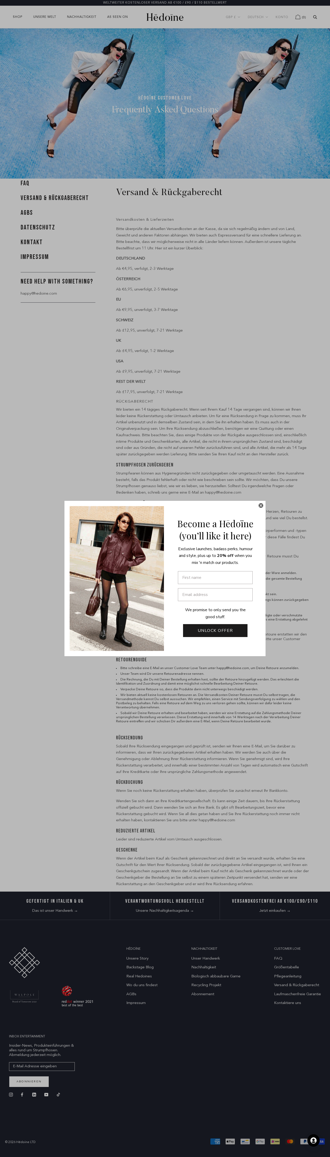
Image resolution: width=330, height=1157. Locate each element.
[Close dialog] (260, 505)
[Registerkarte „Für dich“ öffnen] (313, 1140)
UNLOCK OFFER (215, 630)
